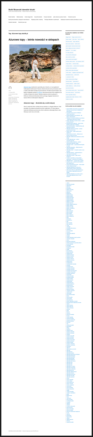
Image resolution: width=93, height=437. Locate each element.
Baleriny (68, 187)
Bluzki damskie (69, 195)
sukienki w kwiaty (70, 373)
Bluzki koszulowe (70, 200)
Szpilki (67, 390)
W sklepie (39, 92)
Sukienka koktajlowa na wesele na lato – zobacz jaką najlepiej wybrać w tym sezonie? (74, 175)
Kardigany (68, 248)
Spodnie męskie (69, 342)
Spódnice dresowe (70, 333)
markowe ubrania (69, 65)
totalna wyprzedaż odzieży (71, 94)
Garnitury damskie (70, 238)
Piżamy (68, 311)
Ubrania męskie (69, 410)
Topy (67, 396)
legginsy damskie (70, 289)
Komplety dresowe (70, 269)
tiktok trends (69, 395)
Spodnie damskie (70, 337)
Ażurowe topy (27, 87)
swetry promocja (77, 85)
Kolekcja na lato (69, 257)
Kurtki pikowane (69, 282)
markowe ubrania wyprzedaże (71, 68)
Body (67, 217)
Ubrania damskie (70, 408)
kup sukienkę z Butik (80, 61)
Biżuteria (68, 192)
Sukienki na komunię (70, 367)
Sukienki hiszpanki (70, 358)
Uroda (67, 412)
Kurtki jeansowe (69, 280)
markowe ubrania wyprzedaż (78, 65)
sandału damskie (70, 325)
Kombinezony (69, 262)
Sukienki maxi (69, 362)
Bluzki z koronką (69, 206)
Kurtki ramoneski (70, 286)
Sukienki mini (69, 365)
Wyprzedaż (68, 415)
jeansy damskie (69, 244)
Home (67, 240)
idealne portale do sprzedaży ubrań (73, 242)
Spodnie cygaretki (70, 335)
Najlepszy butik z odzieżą (37, 19)
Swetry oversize (69, 383)
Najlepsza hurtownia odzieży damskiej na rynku (71, 19)
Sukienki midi (69, 363)
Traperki (68, 402)
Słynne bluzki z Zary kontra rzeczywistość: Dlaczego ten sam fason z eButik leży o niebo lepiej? (75, 110)
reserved (68, 322)
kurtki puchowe (69, 285)
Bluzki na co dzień (70, 201)
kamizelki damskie (70, 246)
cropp (67, 225)
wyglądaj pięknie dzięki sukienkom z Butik (73, 96)
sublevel (68, 347)
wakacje (68, 414)
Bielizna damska (69, 189)
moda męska (69, 298)
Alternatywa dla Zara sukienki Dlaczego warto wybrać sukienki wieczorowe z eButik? (74, 171)
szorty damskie (69, 387)
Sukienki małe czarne (71, 361)
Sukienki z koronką (70, 375)
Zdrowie (68, 420)
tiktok (67, 394)
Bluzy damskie (69, 212)
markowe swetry (76, 63)
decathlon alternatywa (71, 228)
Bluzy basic (68, 209)
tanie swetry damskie (70, 92)
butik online (75, 39)
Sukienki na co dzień (70, 366)
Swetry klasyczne (70, 382)
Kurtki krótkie (69, 281)
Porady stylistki (69, 317)
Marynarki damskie (70, 294)
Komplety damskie (70, 268)
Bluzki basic (68, 193)
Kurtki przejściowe (70, 284)
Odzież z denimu (69, 307)
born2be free (69, 220)
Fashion (68, 236)
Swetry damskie (69, 379)
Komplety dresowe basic (71, 270)
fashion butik (77, 43)
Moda (67, 295)
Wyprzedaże (69, 416)
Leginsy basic (69, 291)
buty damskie (69, 222)
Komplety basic (69, 266)
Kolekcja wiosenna (70, 260)
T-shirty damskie (70, 391)
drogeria (68, 232)
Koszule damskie (48, 17)
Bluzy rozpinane (69, 214)
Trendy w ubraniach (70, 406)
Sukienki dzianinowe (70, 355)
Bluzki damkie (12, 17)
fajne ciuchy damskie (70, 43)
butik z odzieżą (81, 39)
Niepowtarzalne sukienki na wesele (73, 302)
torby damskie (69, 399)
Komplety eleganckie (70, 272)
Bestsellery (68, 188)
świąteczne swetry (69, 99)
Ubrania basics (69, 407)
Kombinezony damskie (71, 264)
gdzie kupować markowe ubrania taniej (73, 46)
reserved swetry (69, 81)
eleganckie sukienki (70, 233)
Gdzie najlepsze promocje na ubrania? (73, 48)
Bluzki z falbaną (69, 205)
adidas (67, 183)
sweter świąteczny (69, 85)
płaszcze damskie (70, 314)
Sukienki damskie (13, 22)
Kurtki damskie (69, 278)
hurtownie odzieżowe (70, 241)
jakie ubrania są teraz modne (59, 17)
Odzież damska (69, 305)
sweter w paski (76, 83)
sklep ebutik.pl (75, 81)
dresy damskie (69, 230)
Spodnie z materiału (70, 345)
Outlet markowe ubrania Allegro (71, 79)
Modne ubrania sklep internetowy (72, 70)
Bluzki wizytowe (69, 202)
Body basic (68, 218)
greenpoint (68, 50)
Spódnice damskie (70, 331)
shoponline (68, 326)
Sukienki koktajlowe (70, 359)
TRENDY (68, 403)
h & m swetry (73, 50)
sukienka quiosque (69, 83)
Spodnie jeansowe (70, 341)
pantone (68, 309)
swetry (67, 378)
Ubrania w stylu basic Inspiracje (73, 411)
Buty (67, 221)
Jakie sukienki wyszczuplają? (71, 59)
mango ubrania (68, 63)
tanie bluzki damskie (69, 88)
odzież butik (76, 74)
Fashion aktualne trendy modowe (73, 237)
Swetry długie (69, 381)
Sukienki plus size (22, 22)
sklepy (67, 327)
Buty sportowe (69, 224)
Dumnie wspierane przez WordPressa (30, 431)
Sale (67, 323)
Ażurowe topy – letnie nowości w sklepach (34, 39)
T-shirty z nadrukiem (70, 392)
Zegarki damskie (70, 422)
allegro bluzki (68, 37)
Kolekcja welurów (70, 258)
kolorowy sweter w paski (70, 61)
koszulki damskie (38, 17)
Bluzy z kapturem (70, 216)
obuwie (67, 303)
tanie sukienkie (80, 90)
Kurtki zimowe (69, 288)
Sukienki (68, 350)
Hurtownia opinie (72, 17)
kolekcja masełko (70, 256)
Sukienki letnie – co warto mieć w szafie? (75, 160)
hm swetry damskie (69, 52)
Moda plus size (69, 299)
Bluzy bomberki (69, 210)
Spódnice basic (69, 330)
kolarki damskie (69, 252)
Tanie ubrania (77, 92)
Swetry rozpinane (70, 384)
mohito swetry (68, 72)
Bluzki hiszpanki (69, 198)
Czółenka (68, 226)
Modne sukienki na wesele (72, 301)
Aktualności (68, 185)
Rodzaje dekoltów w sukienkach (51, 19)
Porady (68, 315)
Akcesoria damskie (70, 184)
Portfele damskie (70, 318)
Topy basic (68, 398)
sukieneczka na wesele (71, 349)
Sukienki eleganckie (70, 357)
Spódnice (68, 329)
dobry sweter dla (76, 41)
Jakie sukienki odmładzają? (71, 54)
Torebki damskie (70, 400)
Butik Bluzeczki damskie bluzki (22, 9)
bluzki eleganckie (29, 17)
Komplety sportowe (70, 273)
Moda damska (20, 17)
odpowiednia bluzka (69, 74)
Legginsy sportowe (70, 290)
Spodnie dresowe (70, 338)
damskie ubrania (69, 41)
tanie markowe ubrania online (71, 90)
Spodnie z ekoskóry (70, 343)
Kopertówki (68, 274)
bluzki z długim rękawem (71, 204)
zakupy (68, 418)
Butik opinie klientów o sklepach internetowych (19, 19)
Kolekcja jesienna (70, 254)
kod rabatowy (69, 250)
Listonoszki (68, 293)
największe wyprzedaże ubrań (77, 72)
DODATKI (68, 229)
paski (67, 310)
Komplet (68, 265)
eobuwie (68, 234)
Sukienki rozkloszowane (71, 371)
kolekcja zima (69, 261)
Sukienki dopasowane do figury (73, 354)
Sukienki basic (69, 351)
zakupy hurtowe (69, 419)
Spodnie (68, 334)
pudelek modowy (70, 321)
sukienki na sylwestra (71, 369)
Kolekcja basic (69, 253)
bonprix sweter (68, 39)
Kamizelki (68, 245)
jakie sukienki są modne (70, 57)
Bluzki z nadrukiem (70, 208)
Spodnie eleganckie (70, 339)
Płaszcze (68, 313)
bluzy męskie (69, 213)
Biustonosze (69, 191)
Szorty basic (68, 386)
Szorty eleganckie (70, 388)
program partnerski (70, 319)
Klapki (67, 249)
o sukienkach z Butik (70, 77)
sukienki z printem (70, 377)
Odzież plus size (69, 306)
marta (10, 90)
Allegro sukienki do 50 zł (76, 37)
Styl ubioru (68, 346)
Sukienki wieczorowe (70, 374)
